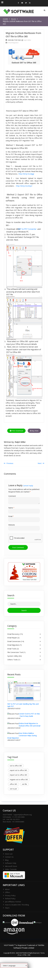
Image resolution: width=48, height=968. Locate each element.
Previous (9, 463)
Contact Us (9, 857)
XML (29, 955)
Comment (12, 496)
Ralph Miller (27, 40)
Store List (9, 854)
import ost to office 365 (18, 775)
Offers (7, 892)
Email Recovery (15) (15, 634)
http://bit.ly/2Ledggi (26, 174)
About (7, 889)
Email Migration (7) (14, 645)
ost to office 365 (16, 766)
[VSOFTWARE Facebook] (18, 3)
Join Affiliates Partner (13, 902)
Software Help (10, 863)
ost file (24, 784)
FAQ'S (7, 908)
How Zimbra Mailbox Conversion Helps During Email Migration (22, 735)
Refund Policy (10, 898)
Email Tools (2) (13, 649)
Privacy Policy (10, 895)
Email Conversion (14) (15, 641)
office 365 (13, 784)
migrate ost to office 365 (19, 779)
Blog (6, 860)
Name (11, 508)
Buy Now (34, 431)
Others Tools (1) (13, 659)
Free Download (17, 431)
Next (40, 463)
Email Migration (13, 43)
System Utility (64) (14, 656)
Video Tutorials (11, 869)
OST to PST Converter (29, 229)
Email (11, 516)
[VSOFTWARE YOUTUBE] (22, 3)
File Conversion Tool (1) (16, 652)
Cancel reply (28, 485)
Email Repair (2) (13, 637)
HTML (24, 955)
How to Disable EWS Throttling (17, 905)
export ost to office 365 (18, 770)
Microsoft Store (11, 866)
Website (11, 525)
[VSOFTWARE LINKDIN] (29, 3)
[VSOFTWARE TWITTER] (26, 3)
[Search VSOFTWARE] (44, 10)
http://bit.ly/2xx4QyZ (24, 186)
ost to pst (13, 789)
